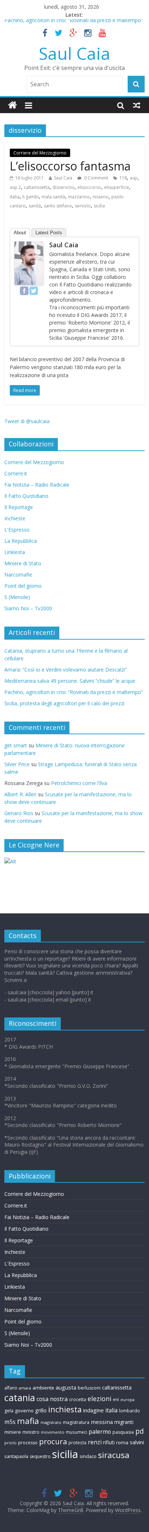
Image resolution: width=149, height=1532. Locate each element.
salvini (137, 1442)
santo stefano (58, 206)
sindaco (88, 1456)
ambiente (43, 1387)
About (20, 232)
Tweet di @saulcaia (27, 421)
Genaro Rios (18, 813)
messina (102, 1421)
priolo (10, 1442)
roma (122, 1442)
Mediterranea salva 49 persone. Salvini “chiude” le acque (69, 680)
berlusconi (89, 1388)
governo (24, 1410)
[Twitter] (33, 290)
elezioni (99, 1398)
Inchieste (14, 518)
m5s (10, 1422)
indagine (93, 1410)
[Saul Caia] (12, 105)
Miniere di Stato (22, 563)
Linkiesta (14, 552)
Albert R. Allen (20, 794)
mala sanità (53, 197)
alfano (10, 1388)
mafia (28, 1420)
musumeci (76, 1432)
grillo (41, 1410)
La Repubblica (20, 540)
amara (25, 1388)
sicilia (99, 206)
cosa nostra (52, 1399)
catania (19, 1397)
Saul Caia (74, 53)
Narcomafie (18, 574)
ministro (30, 1432)
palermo (100, 1432)
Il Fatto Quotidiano (26, 495)
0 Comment (95, 178)
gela (8, 1411)
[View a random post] (137, 105)
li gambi (30, 197)
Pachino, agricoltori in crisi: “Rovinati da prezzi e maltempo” (73, 23)
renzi (95, 1442)
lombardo (129, 1411)
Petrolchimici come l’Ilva (79, 783)
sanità (35, 206)
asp (133, 178)
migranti (123, 1422)
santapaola (16, 1456)
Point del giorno (23, 585)
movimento (52, 1432)
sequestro (40, 1456)
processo (28, 1443)
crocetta (77, 1399)
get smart (15, 745)
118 (123, 178)
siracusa (113, 1455)
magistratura (76, 1422)
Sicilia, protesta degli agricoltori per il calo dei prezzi (64, 703)
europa (127, 1399)
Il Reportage (18, 507)
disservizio (63, 187)
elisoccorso (89, 187)
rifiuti (109, 1442)
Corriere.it (15, 473)
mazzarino (79, 197)
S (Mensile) (17, 597)
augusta (66, 1387)
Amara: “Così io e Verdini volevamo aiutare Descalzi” (65, 669)
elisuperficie (116, 187)
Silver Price (17, 764)
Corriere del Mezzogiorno (40, 153)
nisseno (100, 197)
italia (15, 197)
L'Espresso (17, 529)
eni (116, 1399)
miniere (12, 1432)
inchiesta (65, 1409)
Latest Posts (48, 232)
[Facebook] (24, 290)
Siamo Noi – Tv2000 (28, 608)
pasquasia (123, 1432)
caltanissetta (37, 187)
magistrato (51, 1422)
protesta (77, 1442)
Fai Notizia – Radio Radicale (36, 484)
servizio (83, 206)
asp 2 (15, 187)
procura (53, 1441)
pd (139, 1431)
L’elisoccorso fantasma (70, 166)
